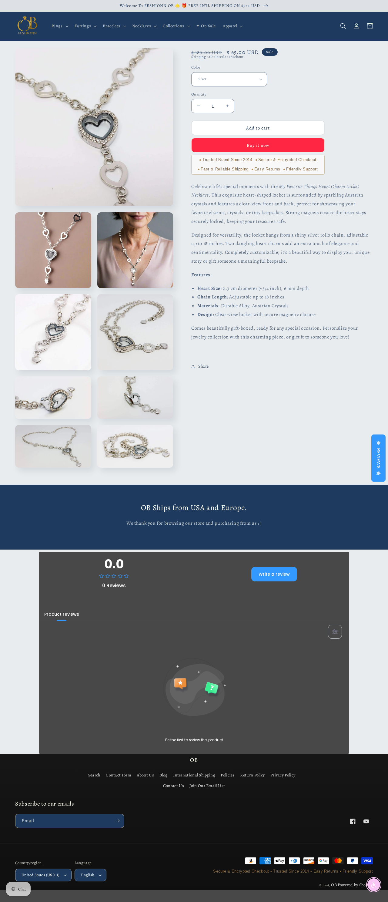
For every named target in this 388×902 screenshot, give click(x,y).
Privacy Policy (282, 775)
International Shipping (194, 775)
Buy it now (258, 145)
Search (94, 775)
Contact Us (173, 786)
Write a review (274, 574)
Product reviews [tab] (61, 614)
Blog (163, 775)
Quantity (198, 93)
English (87, 874)
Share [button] (203, 366)
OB (334, 885)
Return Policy (252, 775)
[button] (59, 26)
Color (195, 67)
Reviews (378, 458)
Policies (227, 775)
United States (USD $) (40, 874)
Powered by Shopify (355, 885)
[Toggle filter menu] (335, 632)
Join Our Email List (207, 786)
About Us (145, 775)
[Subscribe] (117, 821)
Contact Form (118, 775)
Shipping (198, 56)
